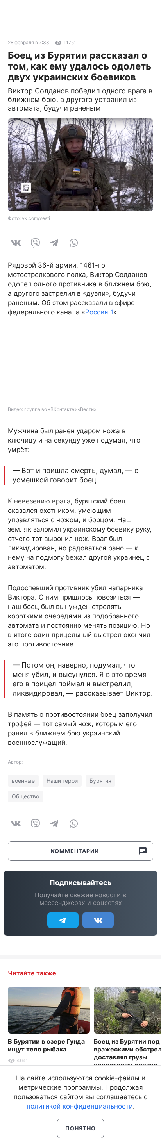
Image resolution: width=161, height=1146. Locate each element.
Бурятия (100, 780)
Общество (25, 796)
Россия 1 (99, 312)
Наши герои (62, 780)
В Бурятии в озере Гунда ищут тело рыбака (46, 1045)
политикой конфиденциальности (80, 1106)
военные (23, 780)
